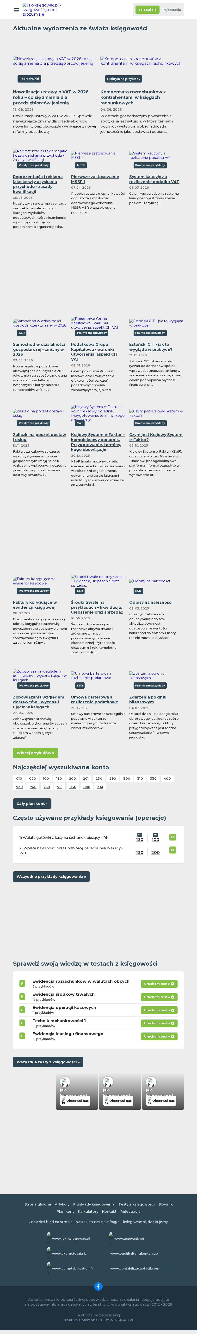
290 (112, 778)
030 (72, 787)
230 (99, 778)
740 (33, 787)
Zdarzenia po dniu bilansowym (147, 700)
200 (72, 778)
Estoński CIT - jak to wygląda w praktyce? (150, 347)
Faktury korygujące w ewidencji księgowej (35, 605)
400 (167, 778)
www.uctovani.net (129, 1238)
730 (19, 787)
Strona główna (38, 1204)
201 (86, 778)
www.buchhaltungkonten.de (134, 1253)
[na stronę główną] (44, 9)
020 (32, 778)
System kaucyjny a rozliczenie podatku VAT (154, 179)
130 (59, 778)
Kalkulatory (88, 1211)
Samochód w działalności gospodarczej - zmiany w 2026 (39, 349)
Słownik (166, 1204)
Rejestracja (171, 10)
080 (86, 787)
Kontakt (109, 1211)
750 (46, 787)
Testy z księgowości (136, 1204)
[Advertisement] (98, 268)
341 (100, 787)
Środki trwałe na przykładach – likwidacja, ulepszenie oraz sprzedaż (97, 607)
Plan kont (65, 1211)
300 (126, 778)
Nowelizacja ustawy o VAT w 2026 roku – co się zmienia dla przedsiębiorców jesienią (51, 97)
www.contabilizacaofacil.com (134, 1268)
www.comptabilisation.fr (72, 1268)
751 (59, 787)
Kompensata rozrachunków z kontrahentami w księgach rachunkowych (133, 97)
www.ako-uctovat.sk (69, 1253)
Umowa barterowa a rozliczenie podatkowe (94, 700)
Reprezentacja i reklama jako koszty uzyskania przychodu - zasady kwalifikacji (38, 184)
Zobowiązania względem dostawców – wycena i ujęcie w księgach (38, 702)
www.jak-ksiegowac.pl (71, 1238)
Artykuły (62, 1204)
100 (46, 778)
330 (153, 778)
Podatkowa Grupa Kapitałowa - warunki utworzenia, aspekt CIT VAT (94, 352)
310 (140, 778)
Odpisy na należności (150, 602)
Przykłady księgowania (94, 1204)
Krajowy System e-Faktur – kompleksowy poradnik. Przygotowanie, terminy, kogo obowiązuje (98, 442)
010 (19, 778)
